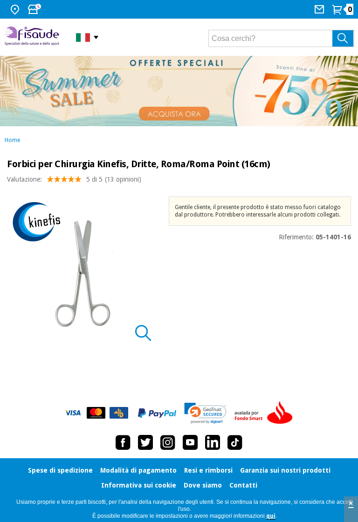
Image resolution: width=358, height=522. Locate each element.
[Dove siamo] (16, 9)
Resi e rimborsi (208, 470)
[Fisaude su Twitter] (145, 442)
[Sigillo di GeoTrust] (205, 413)
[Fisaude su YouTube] (190, 442)
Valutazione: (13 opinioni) (74, 179)
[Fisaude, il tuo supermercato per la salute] (33, 37)
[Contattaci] (320, 9)
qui (270, 516)
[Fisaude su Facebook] (123, 442)
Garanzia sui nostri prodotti (285, 470)
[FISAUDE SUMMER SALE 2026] (179, 91)
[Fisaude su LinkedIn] (212, 442)
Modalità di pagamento (138, 470)
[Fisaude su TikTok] (234, 442)
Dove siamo (203, 485)
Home (12, 140)
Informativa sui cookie (138, 485)
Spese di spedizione (60, 470)
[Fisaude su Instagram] (167, 442)
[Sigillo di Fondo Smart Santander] (265, 413)
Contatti (243, 485)
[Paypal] (157, 413)
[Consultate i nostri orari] (35, 9)
